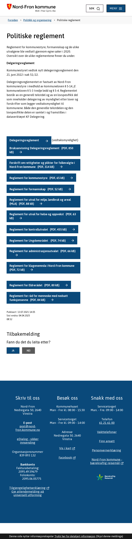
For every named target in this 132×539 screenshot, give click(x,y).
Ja (13, 350)
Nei (28, 350)
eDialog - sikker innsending (27, 440)
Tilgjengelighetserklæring (27, 488)
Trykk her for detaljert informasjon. (74, 536)
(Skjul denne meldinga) (109, 536)
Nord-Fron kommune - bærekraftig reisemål (106, 461)
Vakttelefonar (107, 432)
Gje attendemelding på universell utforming (27, 493)
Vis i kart (65, 448)
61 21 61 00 (106, 422)
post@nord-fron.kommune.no (27, 428)
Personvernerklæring (106, 450)
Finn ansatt (107, 441)
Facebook (65, 457)
